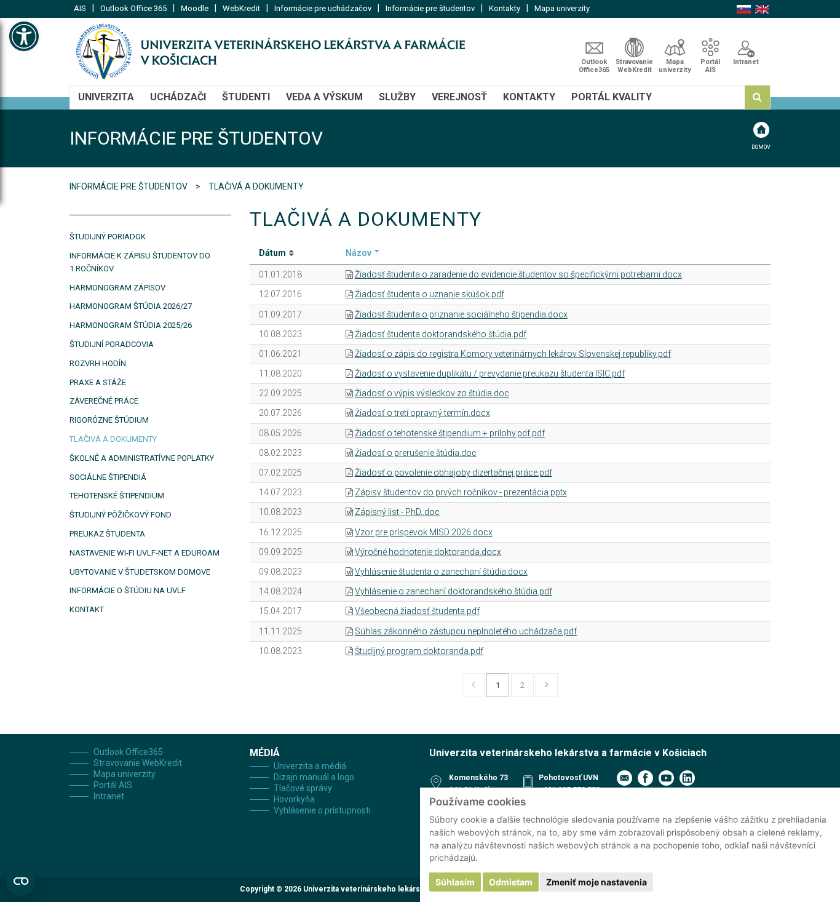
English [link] (762, 9)
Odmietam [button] (511, 882)
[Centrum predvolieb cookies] (21, 881)
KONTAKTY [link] (529, 97)
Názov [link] (358, 253)
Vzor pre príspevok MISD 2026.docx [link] (424, 532)
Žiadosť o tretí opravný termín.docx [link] (422, 413)
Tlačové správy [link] (303, 788)
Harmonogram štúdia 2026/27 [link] (130, 306)
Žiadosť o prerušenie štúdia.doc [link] (416, 453)
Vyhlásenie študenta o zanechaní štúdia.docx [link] (441, 572)
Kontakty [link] (504, 8)
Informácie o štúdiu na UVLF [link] (127, 590)
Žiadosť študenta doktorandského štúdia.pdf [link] (440, 334)
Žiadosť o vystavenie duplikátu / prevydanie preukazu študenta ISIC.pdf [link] (490, 373)
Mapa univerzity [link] (562, 8)
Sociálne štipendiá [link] (107, 477)
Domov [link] (761, 147)
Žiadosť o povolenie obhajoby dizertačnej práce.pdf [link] (453, 472)
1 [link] (498, 685)
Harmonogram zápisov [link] (117, 287)
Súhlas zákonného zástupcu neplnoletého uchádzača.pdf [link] (466, 631)
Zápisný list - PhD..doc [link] (397, 512)
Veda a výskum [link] (324, 97)
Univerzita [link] (106, 97)
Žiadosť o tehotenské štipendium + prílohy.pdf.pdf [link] (450, 433)
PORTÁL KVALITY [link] (611, 97)
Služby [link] (397, 97)
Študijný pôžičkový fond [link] (120, 514)
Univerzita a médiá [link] (310, 766)
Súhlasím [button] (455, 882)
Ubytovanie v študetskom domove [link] (139, 572)
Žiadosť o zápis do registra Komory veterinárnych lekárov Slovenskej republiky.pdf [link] (513, 354)
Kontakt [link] (86, 609)
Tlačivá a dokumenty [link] (113, 439)
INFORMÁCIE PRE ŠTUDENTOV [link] (129, 186)
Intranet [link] (746, 62)
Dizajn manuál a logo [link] (314, 777)
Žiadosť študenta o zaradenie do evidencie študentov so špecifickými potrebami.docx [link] (518, 274)
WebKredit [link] (241, 8)
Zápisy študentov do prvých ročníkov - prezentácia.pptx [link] (461, 492)
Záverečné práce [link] (103, 400)
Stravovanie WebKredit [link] (634, 66)
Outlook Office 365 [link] (133, 8)
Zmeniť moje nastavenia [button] (596, 882)
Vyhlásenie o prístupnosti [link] (322, 810)
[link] (24, 36)
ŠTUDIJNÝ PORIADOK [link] (107, 236)
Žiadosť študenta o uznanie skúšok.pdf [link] (429, 294)
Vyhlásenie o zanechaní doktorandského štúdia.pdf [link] (453, 591)
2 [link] (522, 685)
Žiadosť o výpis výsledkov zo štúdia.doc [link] (432, 393)
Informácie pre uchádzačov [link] (322, 8)
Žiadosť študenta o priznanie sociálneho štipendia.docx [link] (461, 314)
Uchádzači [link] (178, 97)
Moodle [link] (194, 8)
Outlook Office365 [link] (594, 66)
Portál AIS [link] (710, 66)
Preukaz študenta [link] (107, 533)
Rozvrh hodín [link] (97, 363)
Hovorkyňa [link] (294, 799)
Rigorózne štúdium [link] (109, 420)
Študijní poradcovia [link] (111, 344)
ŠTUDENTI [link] (246, 97)
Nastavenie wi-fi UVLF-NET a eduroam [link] (144, 552)
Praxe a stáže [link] (97, 382)
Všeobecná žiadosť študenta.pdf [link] (417, 611)
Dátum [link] (272, 253)
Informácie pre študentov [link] (430, 8)
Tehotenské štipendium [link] (116, 495)
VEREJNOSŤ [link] (459, 97)
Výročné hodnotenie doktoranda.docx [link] (428, 552)
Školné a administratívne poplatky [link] (141, 458)
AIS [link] (80, 8)
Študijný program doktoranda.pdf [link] (419, 651)
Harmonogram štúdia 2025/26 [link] (130, 325)
